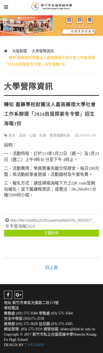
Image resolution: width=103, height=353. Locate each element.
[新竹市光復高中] (51, 6)
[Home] (5, 51)
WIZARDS (35, 345)
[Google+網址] (19, 295)
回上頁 (51, 267)
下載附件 (51, 233)
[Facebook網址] (8, 295)
